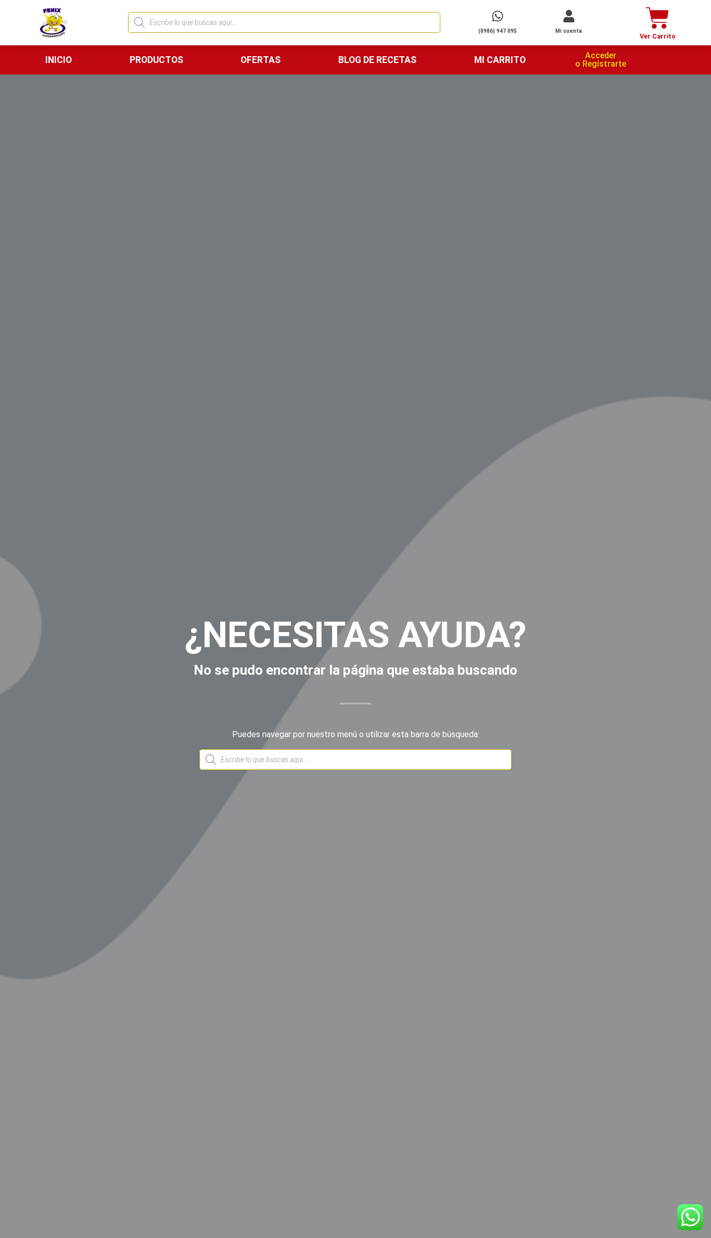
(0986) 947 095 (497, 31)
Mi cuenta (568, 31)
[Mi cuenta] (569, 16)
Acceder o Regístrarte (600, 59)
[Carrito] (657, 18)
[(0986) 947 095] (497, 16)
